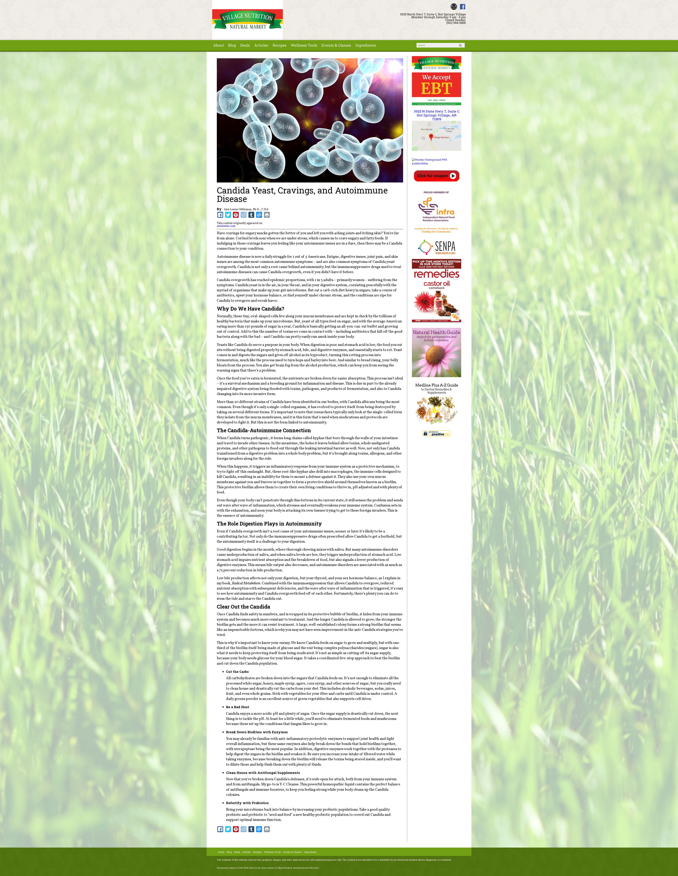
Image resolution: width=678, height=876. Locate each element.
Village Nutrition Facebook (463, 7)
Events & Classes (336, 45)
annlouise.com (226, 226)
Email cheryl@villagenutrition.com (454, 7)
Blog (232, 45)
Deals (245, 45)
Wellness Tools (304, 45)
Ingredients (365, 45)
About (218, 45)
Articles (261, 45)
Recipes (279, 45)
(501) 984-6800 (456, 23)
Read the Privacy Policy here (306, 868)
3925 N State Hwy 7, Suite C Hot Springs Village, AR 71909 (437, 115)
